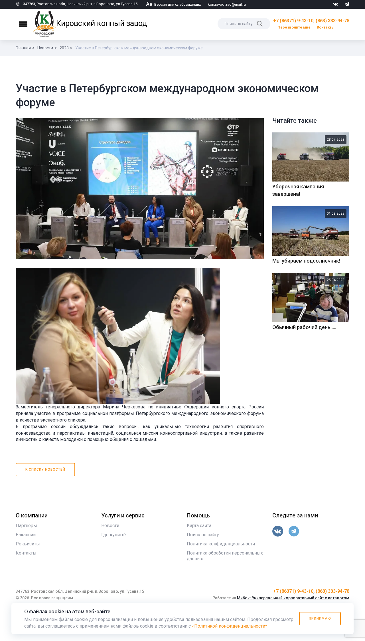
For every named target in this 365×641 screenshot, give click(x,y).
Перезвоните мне (294, 27)
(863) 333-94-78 (332, 20)
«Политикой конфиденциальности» (229, 626)
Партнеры (26, 525)
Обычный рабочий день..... (304, 327)
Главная (23, 48)
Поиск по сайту (203, 534)
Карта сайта (199, 525)
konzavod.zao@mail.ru (227, 4)
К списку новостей (45, 469)
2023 (64, 48)
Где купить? (114, 534)
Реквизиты (28, 544)
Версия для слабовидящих (173, 4)
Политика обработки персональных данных (225, 555)
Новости (45, 48)
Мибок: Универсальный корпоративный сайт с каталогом (293, 598)
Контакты (325, 27)
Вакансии (26, 534)
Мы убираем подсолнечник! (306, 261)
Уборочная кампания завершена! (298, 190)
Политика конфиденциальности (221, 544)
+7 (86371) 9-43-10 (293, 20)
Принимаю (320, 618)
